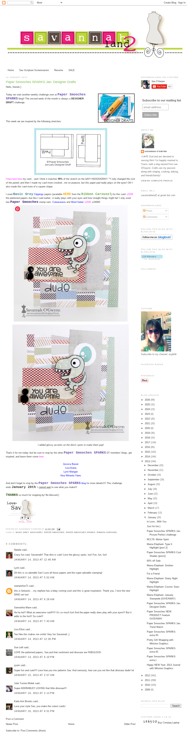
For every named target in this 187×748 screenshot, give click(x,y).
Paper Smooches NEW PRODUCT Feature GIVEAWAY (159, 615)
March (151, 508)
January (152, 517)
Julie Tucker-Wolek (24, 683)
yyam (17, 665)
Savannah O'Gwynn (156, 151)
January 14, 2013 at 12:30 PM (35, 639)
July (150, 489)
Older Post (130, 724)
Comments (151, 217)
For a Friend (153, 573)
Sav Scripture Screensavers (34, 70)
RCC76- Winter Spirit (158, 539)
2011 (148, 680)
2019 (148, 433)
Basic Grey (22, 532)
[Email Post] (58, 529)
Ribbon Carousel (107, 532)
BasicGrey (36, 532)
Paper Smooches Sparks (80, 532)
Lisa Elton (19, 629)
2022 (148, 418)
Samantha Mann (22, 607)
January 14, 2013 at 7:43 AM (34, 621)
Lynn (16, 567)
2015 (148, 451)
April (150, 503)
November (153, 470)
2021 (148, 423)
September (154, 479)
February (153, 512)
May (150, 498)
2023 (148, 414)
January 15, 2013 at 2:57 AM (34, 675)
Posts (148, 210)
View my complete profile (157, 181)
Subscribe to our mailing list (161, 100)
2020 (148, 428)
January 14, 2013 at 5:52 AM (34, 577)
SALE (71, 70)
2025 (148, 404)
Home (11, 70)
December (153, 465)
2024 (148, 409)
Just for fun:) (153, 526)
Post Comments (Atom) (33, 730)
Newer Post (12, 724)
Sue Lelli (19, 647)
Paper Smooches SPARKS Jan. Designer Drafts (41, 82)
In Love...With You (156, 521)
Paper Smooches (54, 532)
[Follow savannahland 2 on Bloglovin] (157, 239)
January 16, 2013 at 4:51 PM (34, 711)
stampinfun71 (21, 585)
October (152, 474)
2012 (148, 675)
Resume (58, 70)
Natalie (17, 549)
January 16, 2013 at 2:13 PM (34, 693)
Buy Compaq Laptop (168, 722)
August (152, 484)
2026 (148, 399)
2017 (148, 442)
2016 (148, 447)
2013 (148, 461)
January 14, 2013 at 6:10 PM (34, 657)
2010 (148, 685)
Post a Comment (15, 719)
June (151, 493)
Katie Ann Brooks (23, 701)
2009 (148, 689)
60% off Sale (154, 560)
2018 (148, 437)
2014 (148, 456)
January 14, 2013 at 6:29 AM (34, 599)
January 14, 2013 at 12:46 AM (35, 559)
